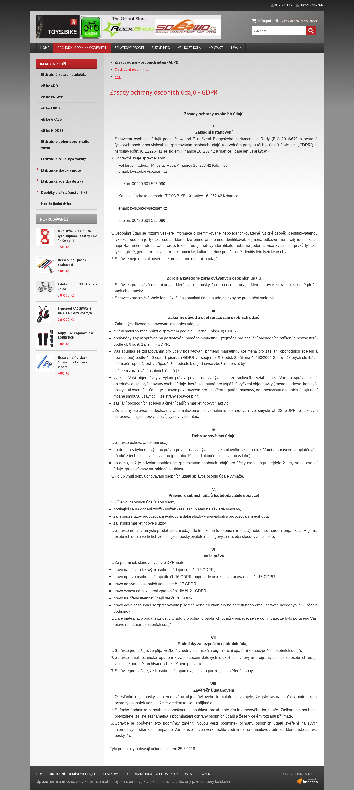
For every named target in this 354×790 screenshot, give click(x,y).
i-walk (236, 47)
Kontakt (216, 47)
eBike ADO (49, 85)
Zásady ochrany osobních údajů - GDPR (146, 62)
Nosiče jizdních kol (56, 203)
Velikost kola (189, 47)
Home (44, 47)
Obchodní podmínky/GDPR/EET (82, 47)
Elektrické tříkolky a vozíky (63, 159)
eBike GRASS (51, 119)
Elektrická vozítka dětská (62, 181)
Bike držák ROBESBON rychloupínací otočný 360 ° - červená (77, 235)
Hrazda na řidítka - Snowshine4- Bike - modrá (72, 362)
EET (118, 77)
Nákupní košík (269, 21)
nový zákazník (312, 5)
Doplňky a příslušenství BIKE (64, 192)
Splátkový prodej (129, 47)
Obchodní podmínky (131, 69)
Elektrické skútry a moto (61, 170)
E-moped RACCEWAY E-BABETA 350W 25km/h (75, 310)
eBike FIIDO (50, 108)
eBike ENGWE (52, 97)
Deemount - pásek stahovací (72, 262)
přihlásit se (283, 5)
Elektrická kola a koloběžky (63, 74)
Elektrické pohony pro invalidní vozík (67, 144)
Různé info (161, 47)
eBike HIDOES (52, 130)
